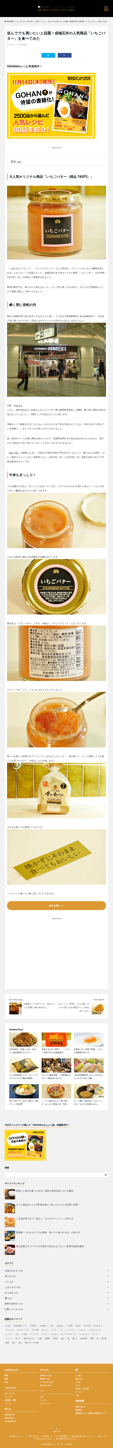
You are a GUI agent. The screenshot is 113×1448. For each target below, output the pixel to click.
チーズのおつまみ (46, 1382)
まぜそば (87, 1326)
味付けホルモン (29, 1338)
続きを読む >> (56, 905)
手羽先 (55, 1338)
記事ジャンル (14, 45)
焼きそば (79, 1379)
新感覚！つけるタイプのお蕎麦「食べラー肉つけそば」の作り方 (48, 1232)
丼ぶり (17, 1338)
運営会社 (79, 1410)
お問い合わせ (80, 1407)
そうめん (79, 1375)
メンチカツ (54, 1334)
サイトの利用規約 (60, 1436)
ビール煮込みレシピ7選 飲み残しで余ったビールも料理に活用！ (48, 1204)
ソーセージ (81, 1330)
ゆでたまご (98, 1326)
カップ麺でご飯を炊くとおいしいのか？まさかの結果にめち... (88, 1102)
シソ (61, 1330)
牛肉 (6, 1382)
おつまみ (11, 1292)
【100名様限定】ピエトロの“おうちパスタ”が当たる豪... (88, 1076)
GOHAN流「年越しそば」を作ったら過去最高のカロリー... (23, 1050)
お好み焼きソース (20, 1326)
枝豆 (62, 1338)
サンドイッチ (45, 1403)
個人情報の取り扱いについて (82, 1436)
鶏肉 (6, 1375)
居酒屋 (47, 1338)
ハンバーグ (34, 1334)
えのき (8, 1326)
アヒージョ (10, 1330)
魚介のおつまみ (46, 1385)
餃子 (13, 1343)
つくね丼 (69, 1326)
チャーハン (9, 1397)
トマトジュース (94, 1330)
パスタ (78, 1382)
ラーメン (95, 1334)
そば (51, 1326)
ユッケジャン (84, 1334)
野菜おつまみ (45, 1379)
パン (9, 1281)
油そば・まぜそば (82, 1389)
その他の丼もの (10, 1421)
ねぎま (78, 1326)
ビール (43, 1334)
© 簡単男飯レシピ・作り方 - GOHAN (56, 1444)
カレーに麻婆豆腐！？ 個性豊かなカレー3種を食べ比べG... (56, 1076)
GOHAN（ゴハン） (16, 1436)
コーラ (53, 1330)
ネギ (17, 1334)
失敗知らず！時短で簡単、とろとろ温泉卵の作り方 (88, 1050)
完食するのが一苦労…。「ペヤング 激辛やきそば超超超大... (56, 1050)
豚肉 (6, 1379)
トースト (9, 1334)
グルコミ (18, 405)
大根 (40, 1338)
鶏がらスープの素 (31, 1343)
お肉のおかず (14, 1270)
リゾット (9, 1338)
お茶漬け (33, 1326)
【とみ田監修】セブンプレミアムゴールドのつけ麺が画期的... (23, 1076)
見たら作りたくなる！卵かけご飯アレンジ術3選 (23, 1102)
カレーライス (10, 1393)
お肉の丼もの (10, 1415)
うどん (78, 1385)
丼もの (10, 1276)
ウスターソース (23, 1330)
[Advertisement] (56, 958)
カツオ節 (35, 1330)
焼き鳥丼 (83, 1338)
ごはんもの (13, 1287)
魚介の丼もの (10, 1418)
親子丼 (104, 1338)
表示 (19, 162)
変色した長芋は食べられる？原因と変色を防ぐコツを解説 (44, 1190)
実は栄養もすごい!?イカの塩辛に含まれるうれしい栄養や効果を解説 (50, 1246)
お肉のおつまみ (46, 1375)
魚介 (20, 1343)
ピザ (41, 1397)
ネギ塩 (24, 1334)
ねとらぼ (13, 452)
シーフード (70, 1330)
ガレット (45, 1330)
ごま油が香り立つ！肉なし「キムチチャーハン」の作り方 (44, 1218)
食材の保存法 (14, 1303)
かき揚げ (43, 1326)
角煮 (7, 1343)
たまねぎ (59, 1326)
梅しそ (74, 1338)
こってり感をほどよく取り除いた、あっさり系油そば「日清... (55, 1102)
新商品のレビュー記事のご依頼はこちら (90, 1413)
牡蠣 (92, 1338)
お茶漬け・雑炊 (10, 1400)
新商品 (24, 45)
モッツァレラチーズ (68, 1334)
